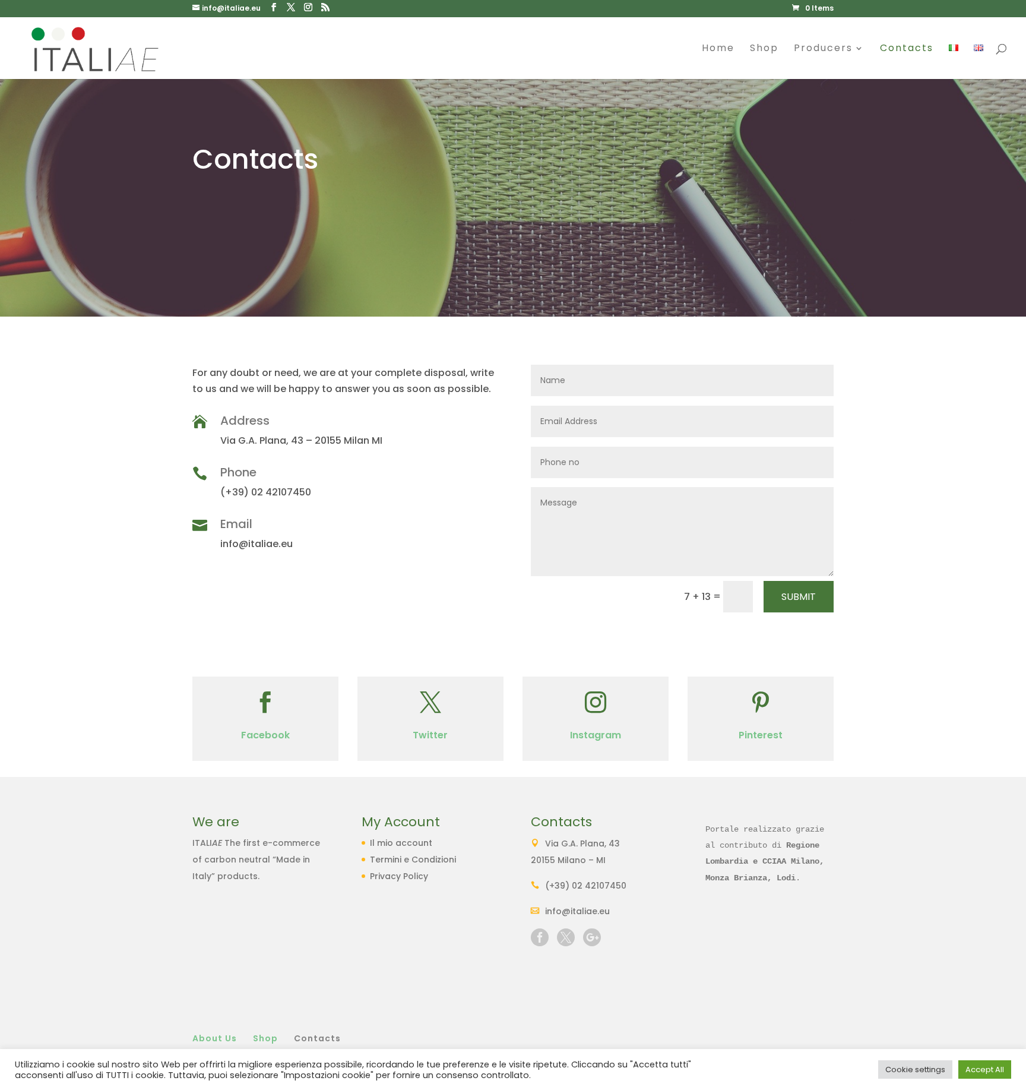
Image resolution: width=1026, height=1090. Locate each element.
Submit (798, 597)
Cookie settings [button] (915, 1069)
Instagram (595, 735)
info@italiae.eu (577, 911)
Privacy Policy (399, 876)
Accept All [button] (984, 1069)
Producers (823, 49)
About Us (214, 1038)
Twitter (430, 735)
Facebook (265, 735)
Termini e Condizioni (413, 859)
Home (718, 49)
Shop (764, 49)
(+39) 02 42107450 (585, 886)
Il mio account (401, 843)
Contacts (906, 49)
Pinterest (761, 735)
